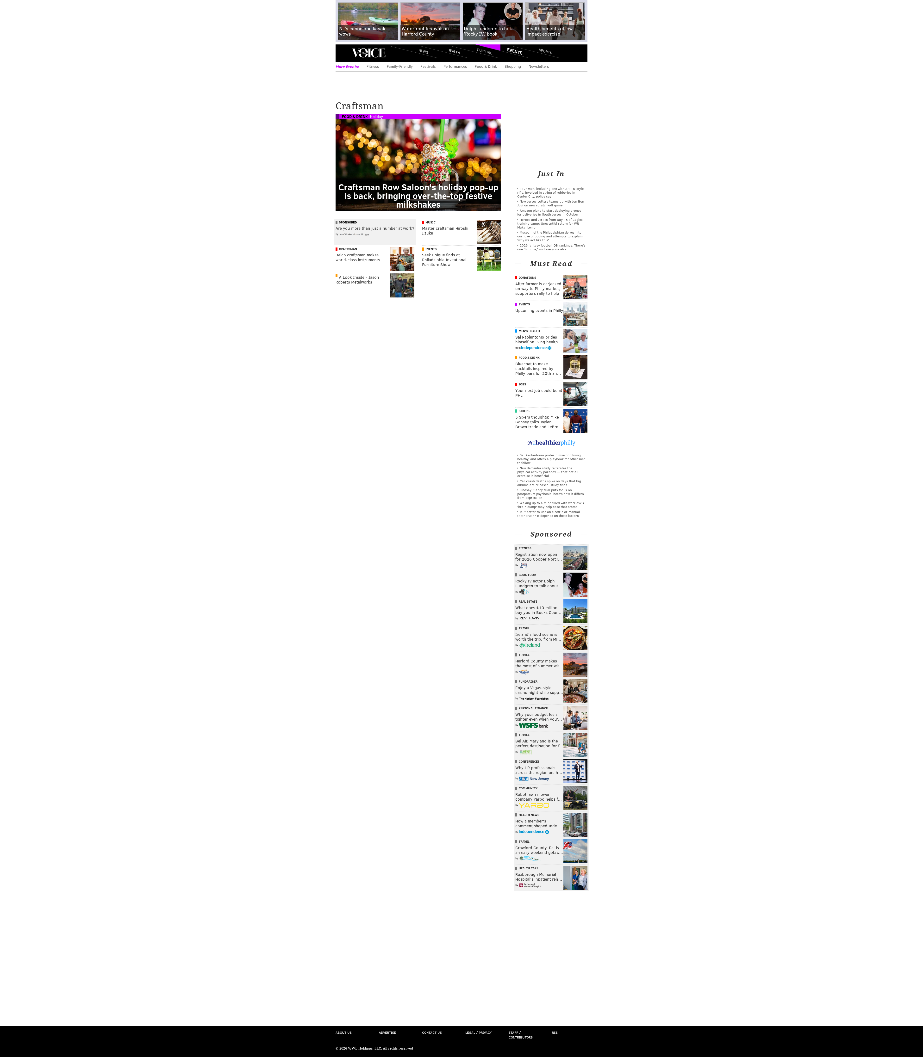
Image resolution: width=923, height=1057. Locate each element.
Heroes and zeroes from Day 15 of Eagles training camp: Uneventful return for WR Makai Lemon (550, 223)
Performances (455, 66)
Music (430, 222)
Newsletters (539, 66)
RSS (555, 1032)
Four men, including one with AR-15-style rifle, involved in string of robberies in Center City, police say (550, 192)
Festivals (428, 66)
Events (515, 51)
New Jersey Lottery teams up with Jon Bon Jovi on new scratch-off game (550, 203)
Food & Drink (486, 66)
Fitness (373, 66)
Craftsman (348, 249)
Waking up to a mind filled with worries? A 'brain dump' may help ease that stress (551, 505)
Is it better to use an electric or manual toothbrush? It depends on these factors (548, 513)
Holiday (376, 116)
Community (528, 788)
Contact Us (432, 1032)
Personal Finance (533, 708)
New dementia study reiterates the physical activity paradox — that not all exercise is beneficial (547, 472)
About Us (344, 1032)
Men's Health (529, 331)
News (423, 51)
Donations (527, 277)
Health (454, 51)
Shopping (513, 66)
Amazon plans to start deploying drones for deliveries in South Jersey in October (549, 212)
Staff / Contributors (521, 1034)
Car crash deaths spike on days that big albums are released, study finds (549, 483)
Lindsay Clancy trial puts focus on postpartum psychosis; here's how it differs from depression (550, 494)
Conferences (529, 761)
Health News (529, 815)
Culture (484, 51)
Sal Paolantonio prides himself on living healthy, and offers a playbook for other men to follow (551, 459)
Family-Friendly (400, 66)
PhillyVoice (368, 53)
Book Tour (527, 575)
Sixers (524, 411)
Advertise (387, 1032)
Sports (545, 51)
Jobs (522, 384)
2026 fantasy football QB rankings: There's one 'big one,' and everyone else (551, 247)
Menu (343, 53)
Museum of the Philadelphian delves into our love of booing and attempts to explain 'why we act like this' (550, 236)
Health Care (528, 868)
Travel (524, 628)
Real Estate (528, 601)
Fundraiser (528, 681)
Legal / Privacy (478, 1032)
